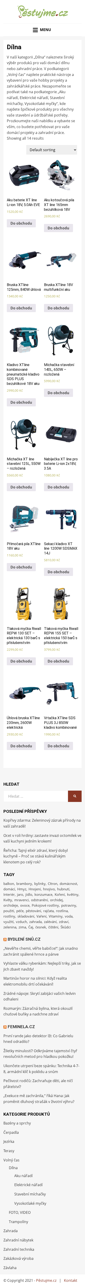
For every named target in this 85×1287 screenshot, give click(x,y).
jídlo (28, 894)
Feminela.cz (21, 1026)
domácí (9, 889)
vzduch (21, 921)
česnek (40, 927)
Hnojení (35, 889)
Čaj (30, 927)
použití (8, 910)
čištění (53, 927)
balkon (8, 883)
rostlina (62, 910)
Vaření (41, 916)
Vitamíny (56, 916)
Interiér (9, 894)
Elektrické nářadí (28, 1184)
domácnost (68, 883)
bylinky (40, 883)
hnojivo (49, 889)
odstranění (39, 900)
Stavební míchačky (30, 1194)
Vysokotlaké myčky (30, 1203)
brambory (24, 883)
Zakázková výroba (18, 1258)
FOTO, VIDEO (20, 1212)
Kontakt (70, 1280)
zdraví (63, 921)
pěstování (33, 910)
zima (22, 927)
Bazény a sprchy (17, 1123)
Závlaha (10, 1267)
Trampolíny (18, 1221)
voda (69, 916)
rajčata (48, 910)
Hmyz (21, 889)
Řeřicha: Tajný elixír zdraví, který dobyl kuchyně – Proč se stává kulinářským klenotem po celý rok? (35, 856)
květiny (72, 894)
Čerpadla (11, 1132)
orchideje (10, 905)
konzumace (43, 894)
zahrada (35, 921)
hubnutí (63, 889)
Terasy (8, 1150)
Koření (60, 894)
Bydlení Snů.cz (24, 939)
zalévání (50, 921)
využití (8, 921)
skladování (25, 916)
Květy (7, 900)
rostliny (9, 916)
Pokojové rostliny (45, 905)
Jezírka (8, 1141)
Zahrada (10, 1230)
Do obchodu (21, 223)
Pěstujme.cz (46, 1280)
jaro (20, 894)
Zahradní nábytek (18, 1240)
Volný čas (11, 1160)
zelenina (9, 927)
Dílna (13, 1167)
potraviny (68, 905)
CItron (52, 883)
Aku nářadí (23, 1175)
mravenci (21, 900)
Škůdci (66, 927)
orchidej (56, 900)
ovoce (24, 905)
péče (20, 910)
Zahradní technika (18, 1249)
